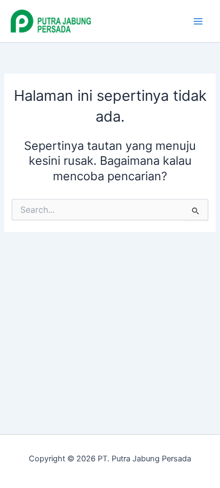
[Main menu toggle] (198, 21)
